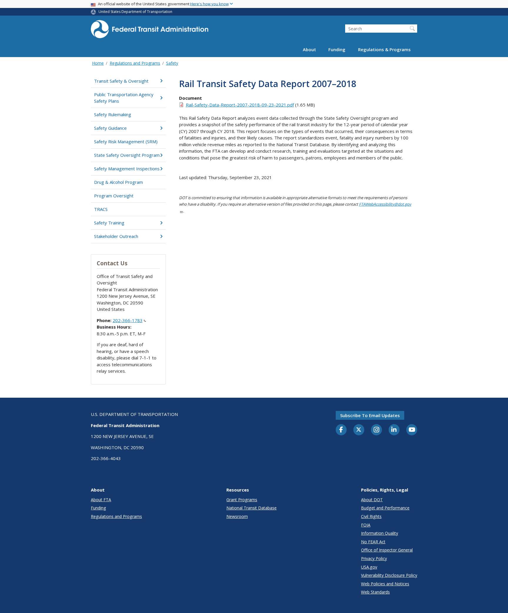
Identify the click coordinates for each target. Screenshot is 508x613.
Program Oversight (113, 196)
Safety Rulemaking (112, 114)
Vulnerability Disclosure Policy (389, 575)
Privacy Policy (374, 558)
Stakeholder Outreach (116, 236)
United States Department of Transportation (135, 11)
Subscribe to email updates (370, 415)
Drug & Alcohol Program (118, 182)
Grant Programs (241, 499)
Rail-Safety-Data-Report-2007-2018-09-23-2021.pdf (240, 105)
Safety (172, 63)
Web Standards (375, 592)
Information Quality (379, 533)
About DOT (372, 499)
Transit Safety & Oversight (121, 81)
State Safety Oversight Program (127, 155)
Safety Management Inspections (127, 168)
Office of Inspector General (387, 550)
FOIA (365, 525)
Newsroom (237, 516)
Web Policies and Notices (385, 584)
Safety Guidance (110, 128)
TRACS (101, 209)
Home (98, 63)
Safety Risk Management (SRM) (126, 141)
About (309, 49)
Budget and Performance (385, 508)
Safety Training (109, 223)
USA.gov (369, 567)
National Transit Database (251, 508)
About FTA (101, 499)
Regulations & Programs (384, 49)
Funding (336, 49)
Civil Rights (371, 516)
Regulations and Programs (135, 63)
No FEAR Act (373, 541)
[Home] (149, 31)
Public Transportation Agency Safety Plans (123, 97)
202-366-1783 (128, 320)
